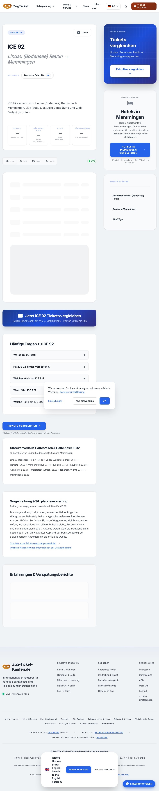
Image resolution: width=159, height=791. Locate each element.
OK (104, 400)
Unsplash (102, 737)
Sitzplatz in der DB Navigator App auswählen (33, 543)
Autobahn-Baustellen (89, 723)
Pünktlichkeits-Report (144, 719)
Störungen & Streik (67, 723)
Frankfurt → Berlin (66, 685)
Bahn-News (50, 723)
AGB (141, 680)
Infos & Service (67, 6)
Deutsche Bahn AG (34, 75)
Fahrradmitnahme (107, 685)
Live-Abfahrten (30, 719)
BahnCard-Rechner (122, 719)
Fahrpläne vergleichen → (130, 71)
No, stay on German (105, 770)
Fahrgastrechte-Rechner (99, 719)
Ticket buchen (145, 6)
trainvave (53, 732)
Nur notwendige (85, 400)
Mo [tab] (10, 161)
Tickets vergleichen (22, 425)
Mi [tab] (36, 161)
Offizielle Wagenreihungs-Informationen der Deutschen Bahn (40, 547)
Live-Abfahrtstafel (48, 719)
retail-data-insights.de (109, 732)
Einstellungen (55, 401)
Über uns (96, 6)
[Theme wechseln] (126, 6)
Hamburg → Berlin (66, 675)
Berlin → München (66, 669)
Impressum (144, 669)
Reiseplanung (43, 6)
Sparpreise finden (107, 669)
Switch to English (78, 770)
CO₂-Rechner (78, 719)
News (86, 6)
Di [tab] (23, 161)
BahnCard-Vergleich (108, 680)
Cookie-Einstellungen (145, 698)
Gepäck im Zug (106, 691)
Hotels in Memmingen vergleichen (128, 149)
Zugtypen (65, 719)
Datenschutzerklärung (72, 392)
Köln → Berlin (63, 691)
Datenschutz (145, 675)
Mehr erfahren (120, 775)
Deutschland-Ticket (108, 675)
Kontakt (143, 691)
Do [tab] (49, 161)
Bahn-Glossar (108, 723)
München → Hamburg (68, 680)
